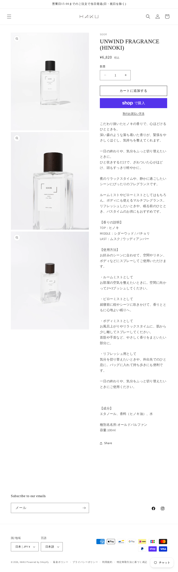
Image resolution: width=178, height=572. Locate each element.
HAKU (23, 562)
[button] (9, 16)
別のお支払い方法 (133, 113)
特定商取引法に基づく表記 (132, 562)
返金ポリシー (60, 562)
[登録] (84, 508)
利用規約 (107, 562)
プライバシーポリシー (85, 562)
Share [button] (108, 443)
